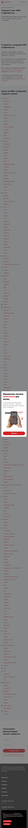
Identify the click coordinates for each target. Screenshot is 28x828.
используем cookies (9, 813)
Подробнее (14, 433)
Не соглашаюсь (7, 821)
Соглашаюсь (7, 824)
